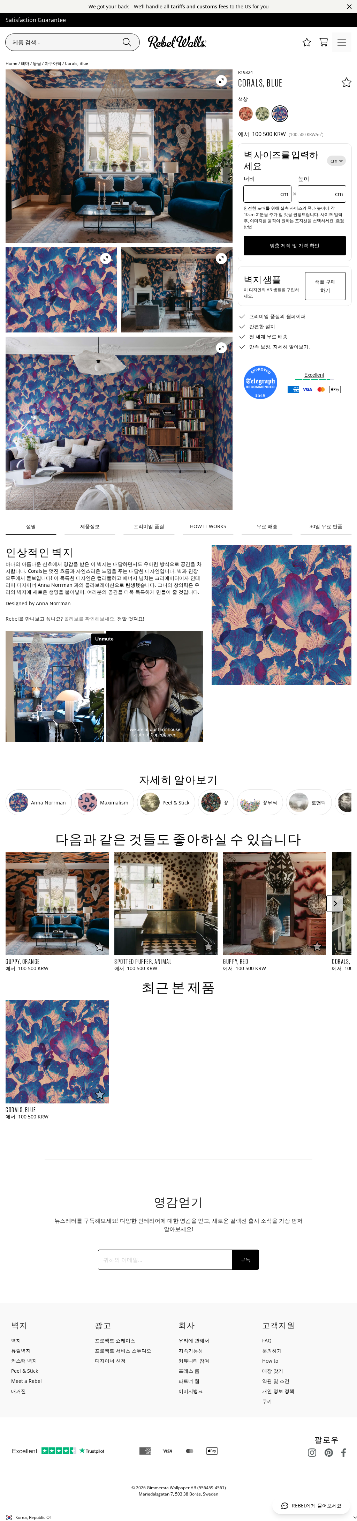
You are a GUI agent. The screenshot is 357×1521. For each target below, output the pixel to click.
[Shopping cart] (323, 42)
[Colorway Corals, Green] (262, 113)
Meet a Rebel (26, 1381)
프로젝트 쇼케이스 (115, 1340)
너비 (266, 186)
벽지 (16, 1340)
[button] (306, 42)
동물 (37, 63)
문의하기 (272, 1350)
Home (11, 63)
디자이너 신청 (110, 1360)
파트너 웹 (188, 1381)
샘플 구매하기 (325, 285)
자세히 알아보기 (291, 346)
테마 (25, 63)
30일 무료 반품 (326, 526)
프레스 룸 (188, 1371)
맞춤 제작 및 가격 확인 (294, 245)
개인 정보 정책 (278, 1391)
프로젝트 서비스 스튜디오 (123, 1350)
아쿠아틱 (53, 63)
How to (270, 1360)
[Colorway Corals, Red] (245, 113)
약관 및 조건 (275, 1381)
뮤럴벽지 (21, 1350)
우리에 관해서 (193, 1340)
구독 (245, 1259)
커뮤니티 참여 (193, 1360)
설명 (31, 526)
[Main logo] (178, 42)
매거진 (18, 1391)
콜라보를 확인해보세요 (89, 618)
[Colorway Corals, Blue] (280, 113)
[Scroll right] (334, 903)
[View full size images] (221, 80)
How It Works (208, 526)
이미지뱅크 (190, 1391)
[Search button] (127, 42)
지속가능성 (190, 1350)
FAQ (267, 1340)
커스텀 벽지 (24, 1360)
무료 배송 (267, 526)
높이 (320, 186)
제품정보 (90, 526)
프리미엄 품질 (149, 526)
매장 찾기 (272, 1371)
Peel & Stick (24, 1371)
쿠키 (267, 1401)
